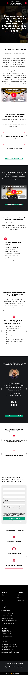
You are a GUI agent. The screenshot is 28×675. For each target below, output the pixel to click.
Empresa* (5, 502)
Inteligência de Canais (6, 612)
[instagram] (10, 667)
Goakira (18, 594)
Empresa (3, 595)
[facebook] (18, 667)
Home (2, 594)
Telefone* (5, 494)
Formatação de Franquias (7, 618)
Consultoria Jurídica (5, 610)
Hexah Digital (18, 673)
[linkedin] (6, 667)
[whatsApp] (22, 667)
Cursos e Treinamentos (6, 621)
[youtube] (14, 667)
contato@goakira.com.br (7, 636)
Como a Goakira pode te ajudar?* (10, 498)
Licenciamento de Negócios (7, 623)
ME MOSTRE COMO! (14, 518)
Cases (2, 597)
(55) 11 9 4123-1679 (5, 633)
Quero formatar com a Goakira (14, 158)
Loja (2, 600)
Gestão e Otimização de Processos (9, 620)
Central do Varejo (20, 600)
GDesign (19, 595)
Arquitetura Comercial (6, 615)
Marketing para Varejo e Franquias (9, 613)
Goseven (19, 597)
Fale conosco (4, 602)
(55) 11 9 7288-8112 (5, 631)
